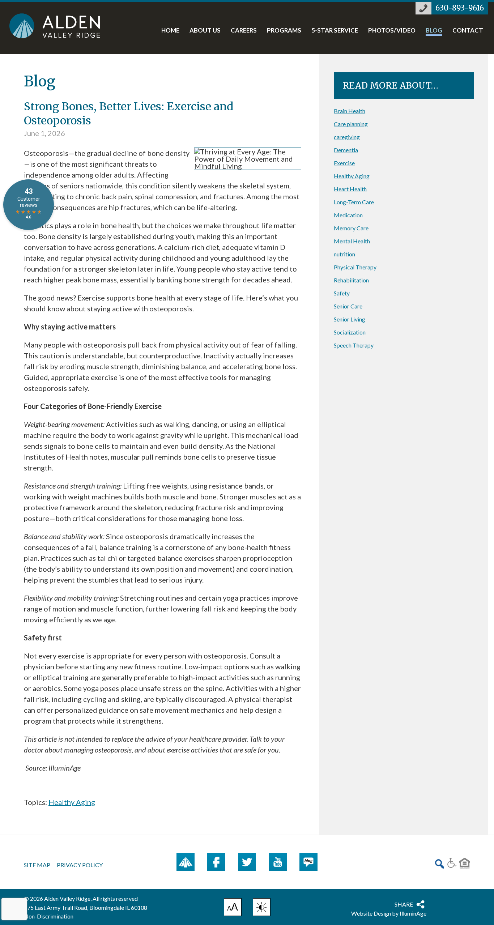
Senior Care (348, 306)
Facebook (216, 862)
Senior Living (349, 319)
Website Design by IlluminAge (388, 913)
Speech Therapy (354, 345)
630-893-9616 (459, 8)
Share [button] (404, 904)
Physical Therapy (355, 267)
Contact (467, 30)
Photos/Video (392, 30)
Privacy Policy (80, 865)
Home (170, 30)
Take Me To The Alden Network (185, 862)
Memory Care (351, 228)
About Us (205, 30)
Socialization (350, 332)
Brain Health (349, 110)
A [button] (233, 908)
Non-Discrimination (48, 916)
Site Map (37, 865)
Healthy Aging (71, 802)
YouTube (278, 862)
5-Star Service (334, 30)
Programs (284, 30)
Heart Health (350, 189)
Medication (348, 215)
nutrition (344, 254)
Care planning (351, 123)
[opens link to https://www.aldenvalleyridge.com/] (62, 25)
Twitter (247, 862)
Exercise (344, 162)
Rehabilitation (351, 280)
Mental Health (352, 241)
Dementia (346, 149)
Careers (244, 30)
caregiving (347, 136)
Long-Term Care (354, 202)
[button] (262, 907)
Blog (434, 30)
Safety (342, 293)
